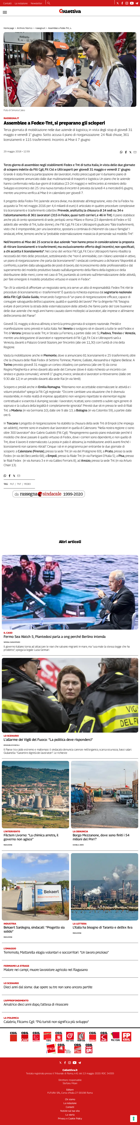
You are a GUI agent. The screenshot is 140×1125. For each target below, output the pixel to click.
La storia (70, 1114)
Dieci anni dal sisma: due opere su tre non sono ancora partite (48, 987)
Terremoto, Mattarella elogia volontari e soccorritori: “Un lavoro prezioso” (56, 952)
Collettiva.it (70, 1069)
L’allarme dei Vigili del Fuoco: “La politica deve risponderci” (48, 740)
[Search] (48, 3)
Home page (9, 28)
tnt (19, 483)
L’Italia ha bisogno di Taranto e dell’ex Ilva (102, 927)
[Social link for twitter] (117, 3)
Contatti (7, 3)
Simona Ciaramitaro (12, 642)
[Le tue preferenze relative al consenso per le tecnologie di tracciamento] (133, 1118)
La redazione (21, 3)
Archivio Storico (24, 28)
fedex (27, 483)
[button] (121, 152)
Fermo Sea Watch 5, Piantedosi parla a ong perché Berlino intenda (55, 637)
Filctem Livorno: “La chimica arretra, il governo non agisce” (31, 837)
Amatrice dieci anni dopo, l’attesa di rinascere (36, 1004)
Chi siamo (70, 1099)
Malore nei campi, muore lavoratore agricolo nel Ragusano (46, 970)
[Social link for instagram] (126, 3)
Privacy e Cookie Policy (70, 1118)
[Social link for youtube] (132, 3)
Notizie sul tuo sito (69, 1110)
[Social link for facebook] (122, 3)
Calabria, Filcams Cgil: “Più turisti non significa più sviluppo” (46, 1022)
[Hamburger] (5, 12)
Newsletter (36, 3)
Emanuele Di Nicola (12, 745)
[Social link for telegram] (136, 3)
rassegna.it (40, 28)
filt (12, 483)
